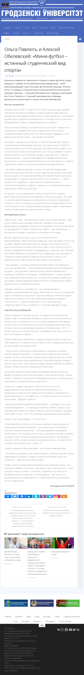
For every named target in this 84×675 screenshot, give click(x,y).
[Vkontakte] (8, 496)
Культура (43, 27)
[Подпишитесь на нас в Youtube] (70, 629)
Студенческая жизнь (66, 27)
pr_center (9, 76)
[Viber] (43, 496)
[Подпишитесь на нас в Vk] (58, 629)
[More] (64, 496)
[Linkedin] (29, 496)
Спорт (6, 33)
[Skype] (36, 496)
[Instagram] (57, 496)
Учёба (52, 27)
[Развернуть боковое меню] (80, 39)
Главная (7, 27)
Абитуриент (39, 33)
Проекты (26, 33)
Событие (17, 27)
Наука (34, 27)
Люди (26, 27)
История (15, 33)
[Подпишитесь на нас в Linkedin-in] (78, 629)
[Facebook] (22, 496)
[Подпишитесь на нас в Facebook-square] (66, 629)
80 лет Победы (53, 33)
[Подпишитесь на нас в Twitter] (74, 629)
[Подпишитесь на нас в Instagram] (62, 629)
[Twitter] (15, 496)
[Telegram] (50, 496)
